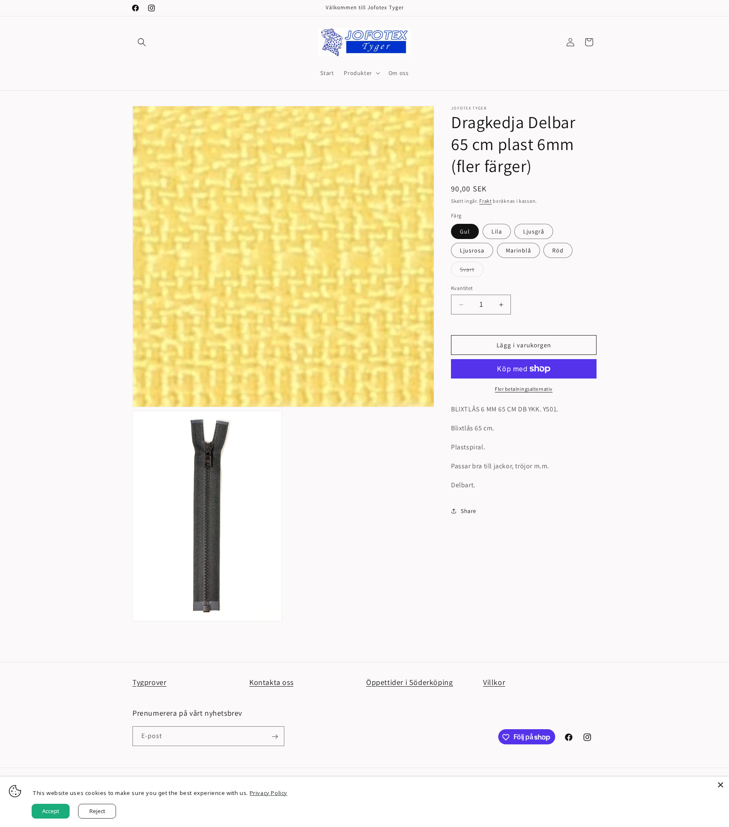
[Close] (720, 785)
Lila (496, 231)
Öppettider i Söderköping (409, 682)
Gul (465, 231)
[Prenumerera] (274, 736)
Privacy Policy (268, 793)
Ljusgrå (533, 231)
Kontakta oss (271, 682)
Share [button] (468, 511)
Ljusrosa (472, 250)
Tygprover (149, 682)
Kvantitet (462, 288)
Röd (558, 250)
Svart (471, 271)
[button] (141, 42)
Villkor (494, 682)
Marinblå (518, 250)
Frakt (485, 201)
